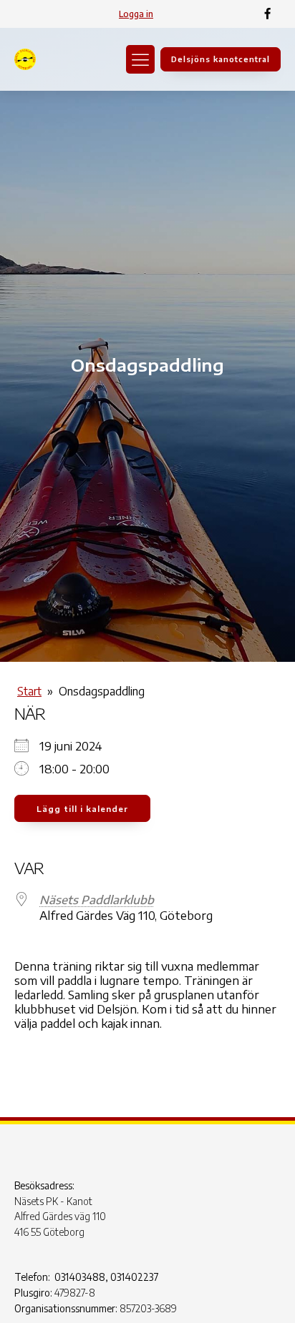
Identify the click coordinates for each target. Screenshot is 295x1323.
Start (29, 691)
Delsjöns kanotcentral (220, 59)
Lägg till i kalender (82, 808)
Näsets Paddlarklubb (96, 900)
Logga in (136, 14)
